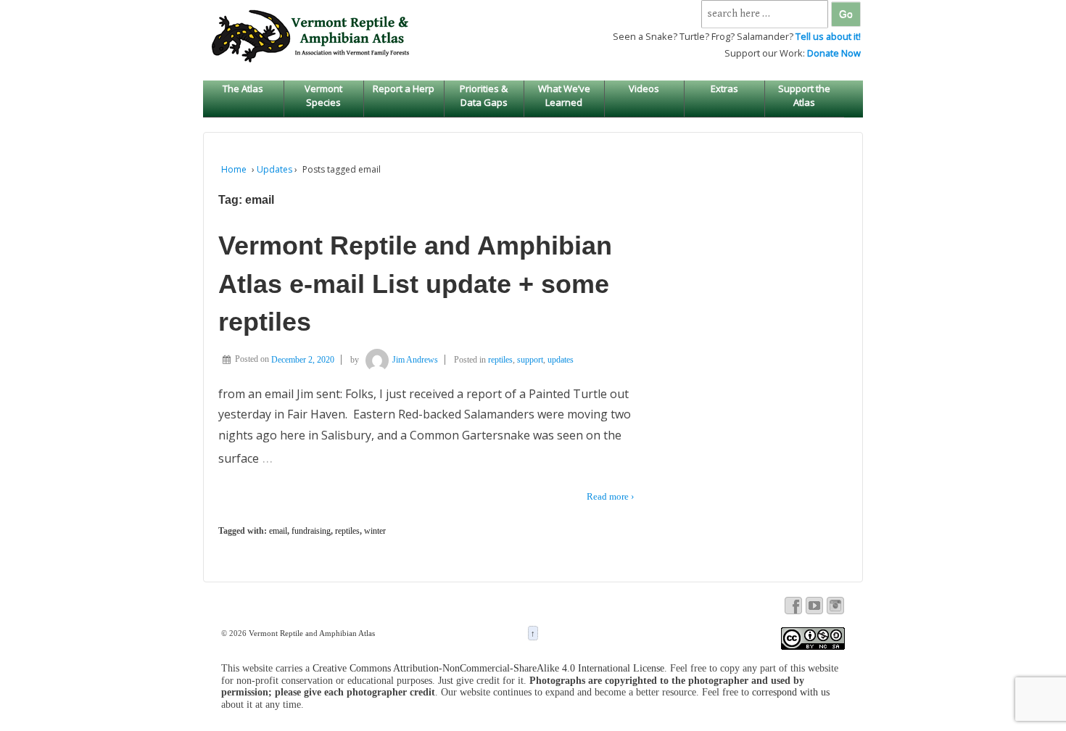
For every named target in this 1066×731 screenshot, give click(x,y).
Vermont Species (323, 95)
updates (561, 360)
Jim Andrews (415, 360)
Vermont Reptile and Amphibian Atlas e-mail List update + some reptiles (415, 283)
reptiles (500, 360)
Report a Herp (403, 88)
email (278, 531)
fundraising (311, 531)
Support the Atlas (804, 95)
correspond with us (791, 692)
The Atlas (243, 88)
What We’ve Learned (564, 95)
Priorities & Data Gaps (484, 95)
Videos (644, 88)
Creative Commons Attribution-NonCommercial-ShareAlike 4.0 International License (488, 668)
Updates (274, 169)
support (530, 360)
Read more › (610, 496)
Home (234, 169)
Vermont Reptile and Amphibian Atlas (311, 633)
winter (375, 531)
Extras (724, 88)
